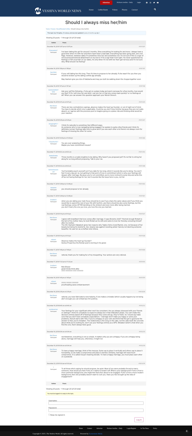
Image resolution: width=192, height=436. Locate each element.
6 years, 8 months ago (90, 33)
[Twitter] (154, 2)
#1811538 (142, 236)
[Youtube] (157, 2)
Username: (53, 400)
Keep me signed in (57, 415)
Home (91, 10)
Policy (155, 428)
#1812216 (142, 345)
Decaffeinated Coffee (63, 29)
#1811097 (142, 46)
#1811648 (142, 250)
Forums (53, 29)
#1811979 (142, 277)
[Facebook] (146, 2)
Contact (135, 10)
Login (139, 2)
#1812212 (142, 305)
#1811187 (142, 68)
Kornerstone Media (95, 434)
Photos (124, 10)
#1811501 (142, 196)
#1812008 (142, 291)
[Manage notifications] (187, 431)
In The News (145, 428)
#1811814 (142, 261)
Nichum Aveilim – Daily (125, 2)
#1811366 (142, 166)
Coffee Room (103, 10)
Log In (139, 420)
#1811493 (142, 184)
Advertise (99, 428)
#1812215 (142, 331)
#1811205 (142, 102)
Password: (53, 408)
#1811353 (142, 152)
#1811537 (142, 214)
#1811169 (142, 86)
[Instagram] (150, 2)
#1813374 (142, 363)
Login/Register (131, 428)
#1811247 (142, 120)
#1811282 (142, 138)
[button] (155, 9)
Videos (114, 10)
